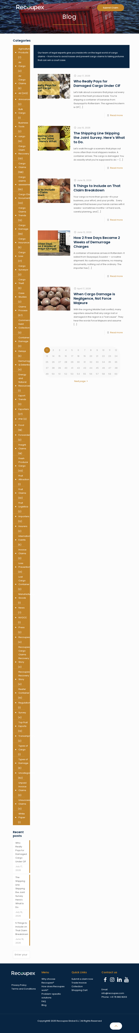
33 (97, 362)
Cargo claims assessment (25, 180)
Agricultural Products (24, 50)
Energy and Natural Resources (24, 380)
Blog (44, 1005)
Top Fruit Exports (23, 724)
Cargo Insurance (23, 240)
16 (66, 356)
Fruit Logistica (23, 504)
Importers (23, 516)
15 (59, 356)
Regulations (25, 702)
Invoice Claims (22, 551)
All (19, 93)
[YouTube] (126, 979)
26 (53, 362)
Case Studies (22, 295)
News (21, 607)
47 (109, 368)
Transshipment (26, 736)
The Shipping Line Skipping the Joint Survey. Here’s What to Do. (99, 137)
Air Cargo (22, 64)
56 (91, 373)
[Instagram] (112, 979)
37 (47, 368)
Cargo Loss (22, 254)
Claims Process (22, 308)
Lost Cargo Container (23, 580)
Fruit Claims (22, 491)
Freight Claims (22, 446)
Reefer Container (23, 691)
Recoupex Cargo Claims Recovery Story (24, 654)
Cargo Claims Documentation (27, 196)
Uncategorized (26, 773)
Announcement (27, 99)
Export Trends (22, 397)
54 (78, 373)
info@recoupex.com (113, 993)
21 (97, 356)
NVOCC (22, 617)
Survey (22, 712)
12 (116, 350)
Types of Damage (23, 761)
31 (85, 362)
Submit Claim (110, 7)
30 (78, 362)
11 (109, 350)
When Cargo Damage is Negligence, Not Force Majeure (94, 298)
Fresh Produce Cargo (23, 462)
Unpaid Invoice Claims (22, 786)
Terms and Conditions (24, 988)
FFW (20, 419)
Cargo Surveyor (23, 267)
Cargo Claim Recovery (23, 150)
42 (78, 368)
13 (47, 356)
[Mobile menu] (87, 8)
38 (53, 368)
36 (116, 362)
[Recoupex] (30, 7)
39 (59, 368)
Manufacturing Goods (26, 596)
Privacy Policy (19, 985)
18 (78, 356)
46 (103, 368)
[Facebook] (105, 979)
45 (97, 368)
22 (103, 356)
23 (109, 356)
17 (72, 356)
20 (91, 356)
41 (72, 368)
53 (72, 373)
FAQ (44, 1001)
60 (116, 373)
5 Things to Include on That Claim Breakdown (97, 188)
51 (59, 373)
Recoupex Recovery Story (24, 675)
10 (103, 350)
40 (65, 368)
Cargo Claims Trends (22, 211)
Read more (116, 115)
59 (109, 373)
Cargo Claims (22, 165)
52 (65, 373)
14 (53, 356)
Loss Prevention (24, 565)
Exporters (23, 409)
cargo (21, 136)
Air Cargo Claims (22, 79)
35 (109, 362)
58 (103, 373)
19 (85, 356)
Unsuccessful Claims (25, 802)
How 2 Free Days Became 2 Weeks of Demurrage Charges (97, 242)
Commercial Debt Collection (25, 324)
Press (21, 627)
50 (53, 373)
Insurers (22, 526)
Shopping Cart (79, 990)
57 (97, 373)
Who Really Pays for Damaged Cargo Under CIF (97, 83)
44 (90, 368)
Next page (80, 381)
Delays (22, 351)
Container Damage (23, 339)
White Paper (21, 815)
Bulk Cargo (22, 111)
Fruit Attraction (23, 477)
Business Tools (23, 124)
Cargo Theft (22, 281)
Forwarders (24, 435)
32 (91, 362)
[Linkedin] (119, 979)
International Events (25, 537)
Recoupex (24, 637)
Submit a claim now (82, 979)
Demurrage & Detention (24, 362)
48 (116, 368)
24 (116, 356)
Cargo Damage (23, 227)
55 (84, 373)
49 (47, 373)
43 (84, 368)
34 (103, 362)
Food (21, 425)
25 (47, 362)
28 (65, 362)
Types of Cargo (23, 747)
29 (72, 362)
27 (59, 362)
